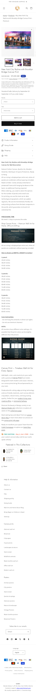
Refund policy (27, 667)
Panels (3, 98)
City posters (8, 587)
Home (5, 15)
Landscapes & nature (11, 547)
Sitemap (6, 517)
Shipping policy (9, 498)
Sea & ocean (8, 552)
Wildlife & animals (10, 556)
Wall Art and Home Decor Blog (14, 507)
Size (3, 106)
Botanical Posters (9, 619)
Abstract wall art (9, 529)
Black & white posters (11, 614)
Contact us (7, 489)
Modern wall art (9, 570)
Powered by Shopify (17, 667)
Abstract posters (9, 601)
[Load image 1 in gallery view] (9, 62)
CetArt (10, 667)
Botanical (7, 534)
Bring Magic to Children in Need (14, 512)
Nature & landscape (10, 605)
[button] (4, 8)
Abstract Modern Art (8, 408)
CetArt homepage (7, 427)
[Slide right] (34, 63)
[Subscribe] (28, 631)
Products (11, 15)
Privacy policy (8, 670)
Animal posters (9, 583)
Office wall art (8, 565)
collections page (16, 411)
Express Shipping (13, 78)
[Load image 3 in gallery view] (27, 62)
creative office (6, 401)
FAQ (5, 494)
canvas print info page (11, 420)
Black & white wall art (11, 561)
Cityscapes (7, 538)
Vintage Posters (9, 610)
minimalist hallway (20, 401)
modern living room (24, 398)
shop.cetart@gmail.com (23, 688)
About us (7, 485)
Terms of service (18, 670)
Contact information (19, 673)
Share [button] (5, 466)
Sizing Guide (8, 503)
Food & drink (8, 543)
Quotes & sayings (9, 596)
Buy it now (18, 124)
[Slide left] (2, 63)
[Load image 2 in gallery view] (18, 62)
